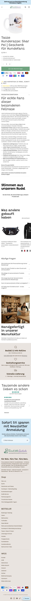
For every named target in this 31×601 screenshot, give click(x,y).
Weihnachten (4, 518)
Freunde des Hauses (6, 499)
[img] (15, 392)
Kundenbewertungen (6, 491)
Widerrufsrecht (5, 565)
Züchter (3, 573)
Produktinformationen (9, 94)
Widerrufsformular (6, 581)
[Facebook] (11, 598)
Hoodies (3, 536)
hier (20, 366)
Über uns (3, 481)
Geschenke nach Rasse (7, 486)
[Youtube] (17, 598)
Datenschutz (4, 562)
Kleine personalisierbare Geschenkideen (11, 526)
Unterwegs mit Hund (6, 533)
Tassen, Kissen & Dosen (7, 531)
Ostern (3, 515)
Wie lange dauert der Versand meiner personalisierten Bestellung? (12, 278)
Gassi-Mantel (4, 523)
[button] (2, 405)
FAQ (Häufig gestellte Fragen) (9, 502)
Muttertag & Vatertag (6, 512)
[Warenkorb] (29, 7)
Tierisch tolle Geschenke (12, 594)
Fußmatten (4, 520)
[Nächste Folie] (28, 237)
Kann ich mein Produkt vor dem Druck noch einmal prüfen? (13, 269)
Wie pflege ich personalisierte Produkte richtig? (12, 273)
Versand (3, 568)
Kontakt (3, 557)
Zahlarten (3, 570)
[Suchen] (25, 7)
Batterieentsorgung (6, 576)
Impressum (4, 578)
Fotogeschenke (5, 539)
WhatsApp (24, 355)
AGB (2, 560)
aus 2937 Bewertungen (16, 393)
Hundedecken (5, 541)
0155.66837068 (8, 355)
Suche (3, 483)
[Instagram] (14, 598)
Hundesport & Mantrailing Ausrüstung (11, 528)
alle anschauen (26, 218)
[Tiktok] (20, 598)
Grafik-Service (5, 494)
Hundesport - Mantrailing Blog (9, 489)
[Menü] (2, 7)
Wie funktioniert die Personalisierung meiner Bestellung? (14, 264)
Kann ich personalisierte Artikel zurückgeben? (14, 283)
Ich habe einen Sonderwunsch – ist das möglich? (12, 287)
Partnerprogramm (6, 496)
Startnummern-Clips (6, 546)
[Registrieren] (27, 440)
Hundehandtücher (6, 544)
